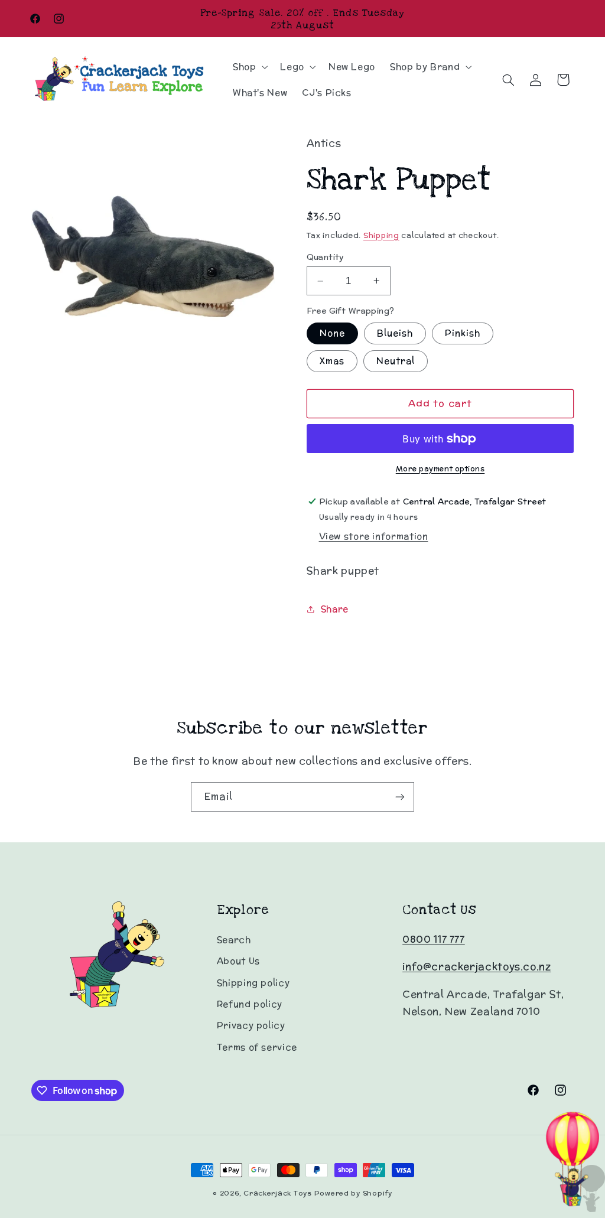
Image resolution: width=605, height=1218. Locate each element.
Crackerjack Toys (277, 1193)
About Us (238, 961)
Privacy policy (251, 1025)
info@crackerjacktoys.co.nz (476, 966)
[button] (248, 67)
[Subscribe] (400, 796)
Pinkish (462, 333)
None (332, 333)
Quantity (325, 257)
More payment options (440, 468)
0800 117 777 (433, 939)
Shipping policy (253, 982)
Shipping (381, 235)
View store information (373, 536)
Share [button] (335, 609)
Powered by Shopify (353, 1193)
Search (234, 939)
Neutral (395, 360)
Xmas (332, 360)
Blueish (395, 333)
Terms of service (257, 1047)
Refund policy (249, 1004)
